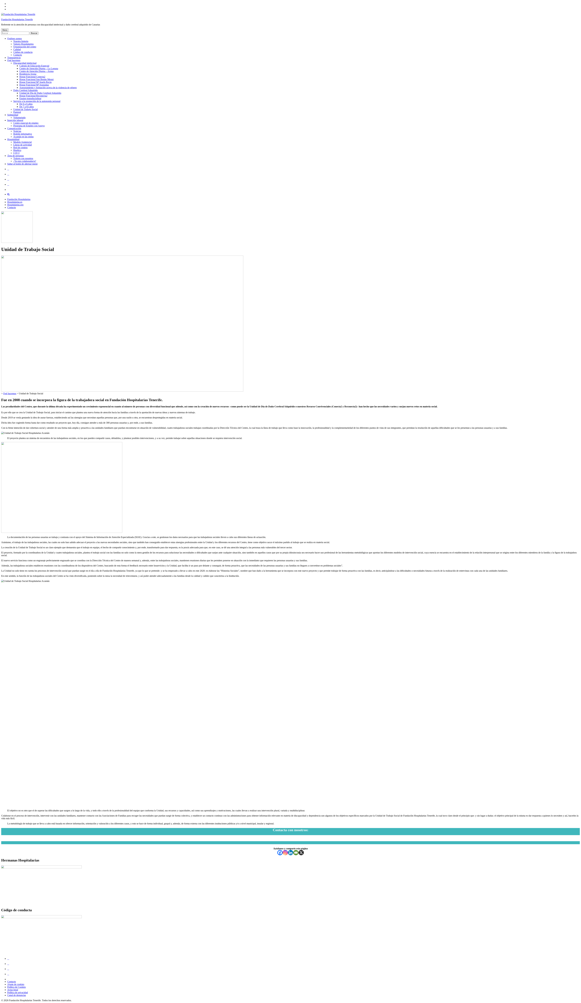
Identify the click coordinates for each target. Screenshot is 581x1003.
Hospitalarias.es (14, 202)
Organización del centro (24, 46)
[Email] (296, 852)
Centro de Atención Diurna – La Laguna (38, 68)
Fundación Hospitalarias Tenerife (17, 19)
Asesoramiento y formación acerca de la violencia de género (48, 87)
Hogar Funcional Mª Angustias (34, 85)
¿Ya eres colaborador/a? (24, 161)
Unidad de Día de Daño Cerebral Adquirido (40, 93)
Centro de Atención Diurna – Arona (36, 71)
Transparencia (14, 57)
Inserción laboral (15, 120)
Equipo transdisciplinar (30, 98)
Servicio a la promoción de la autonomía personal (36, 101)
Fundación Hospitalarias (18, 199)
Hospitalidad (13, 139)
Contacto (17, 55)
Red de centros (20, 147)
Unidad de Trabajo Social (25, 109)
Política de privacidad (17, 992)
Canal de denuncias (16, 995)
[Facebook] (280, 852)
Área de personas (15, 155)
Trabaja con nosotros (23, 158)
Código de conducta (23, 52)
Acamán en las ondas (23, 136)
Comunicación (14, 128)
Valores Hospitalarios (23, 44)
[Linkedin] (290, 852)
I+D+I (16, 153)
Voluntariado (19, 117)
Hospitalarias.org (15, 204)
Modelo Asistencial (22, 142)
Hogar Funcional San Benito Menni (36, 79)
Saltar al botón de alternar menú (22, 164)
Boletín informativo (22, 134)
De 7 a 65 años (26, 106)
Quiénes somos (14, 38)
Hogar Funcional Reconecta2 (33, 95)
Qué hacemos (13, 60)
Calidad (17, 49)
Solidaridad (12, 115)
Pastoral (17, 112)
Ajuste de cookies (15, 984)
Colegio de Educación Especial (34, 65)
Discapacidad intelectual (24, 63)
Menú (4, 30)
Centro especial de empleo (25, 123)
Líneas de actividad (22, 145)
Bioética (17, 150)
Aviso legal (12, 989)
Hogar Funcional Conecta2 (32, 76)
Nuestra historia (20, 41)
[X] (301, 852)
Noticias (17, 131)
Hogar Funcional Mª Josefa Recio (35, 82)
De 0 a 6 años (26, 104)
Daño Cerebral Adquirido (25, 90)
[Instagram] (285, 852)
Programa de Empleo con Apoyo (29, 125)
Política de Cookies (16, 987)
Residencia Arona (27, 74)
